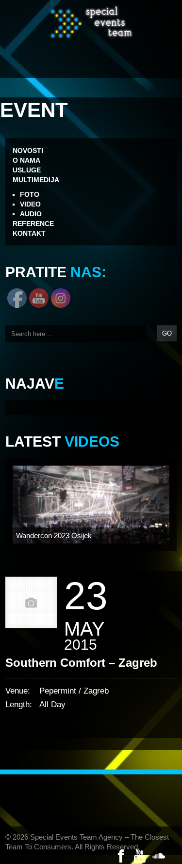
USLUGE (27, 170)
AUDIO (31, 214)
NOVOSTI (28, 150)
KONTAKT (29, 233)
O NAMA (26, 160)
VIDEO (30, 204)
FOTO (29, 194)
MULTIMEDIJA (36, 180)
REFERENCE (33, 223)
